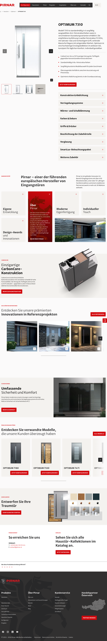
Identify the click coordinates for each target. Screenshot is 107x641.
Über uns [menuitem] (73, 5)
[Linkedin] (12, 632)
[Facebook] (3, 632)
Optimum (13, 11)
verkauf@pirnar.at (16, 547)
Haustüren (6, 11)
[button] (27, 51)
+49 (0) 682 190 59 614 (17, 545)
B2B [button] (96, 5)
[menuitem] (25, 5)
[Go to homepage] (7, 5)
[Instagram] (7, 632)
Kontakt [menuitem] (83, 5)
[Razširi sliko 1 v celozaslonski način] (51, 80)
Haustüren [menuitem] (35, 5)
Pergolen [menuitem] (52, 5)
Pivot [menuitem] (45, 5)
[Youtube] (17, 632)
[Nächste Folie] (100, 338)
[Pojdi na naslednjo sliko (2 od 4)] (51, 51)
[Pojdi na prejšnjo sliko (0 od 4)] (5, 51)
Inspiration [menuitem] (62, 5)
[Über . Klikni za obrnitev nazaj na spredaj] (50, 194)
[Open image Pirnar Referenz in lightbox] (34, 348)
